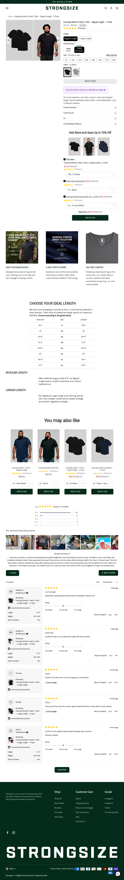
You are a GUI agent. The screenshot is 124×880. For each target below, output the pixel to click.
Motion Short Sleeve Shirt (75, 181)
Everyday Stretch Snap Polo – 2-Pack (102, 469)
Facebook (109, 803)
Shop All (58, 799)
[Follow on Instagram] (13, 832)
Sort (98, 582)
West (45, 876)
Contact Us (80, 821)
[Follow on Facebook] (7, 832)
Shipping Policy (82, 803)
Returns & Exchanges (84, 808)
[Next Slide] (116, 542)
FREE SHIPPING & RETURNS (62, 2)
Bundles (57, 808)
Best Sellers (59, 803)
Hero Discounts (82, 812)
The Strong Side (111, 812)
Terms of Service (68, 869)
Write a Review (111, 574)
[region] (62, 542)
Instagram (109, 799)
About (78, 799)
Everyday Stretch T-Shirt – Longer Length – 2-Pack (75, 469)
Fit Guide (58, 812)
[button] (74, 28)
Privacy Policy (55, 869)
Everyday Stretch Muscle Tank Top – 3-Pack (82, 197)
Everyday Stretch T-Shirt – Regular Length (21, 469)
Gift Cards (58, 817)
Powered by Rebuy (62, 501)
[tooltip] (69, 554)
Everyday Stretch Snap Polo (49, 468)
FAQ (77, 817)
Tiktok (107, 808)
